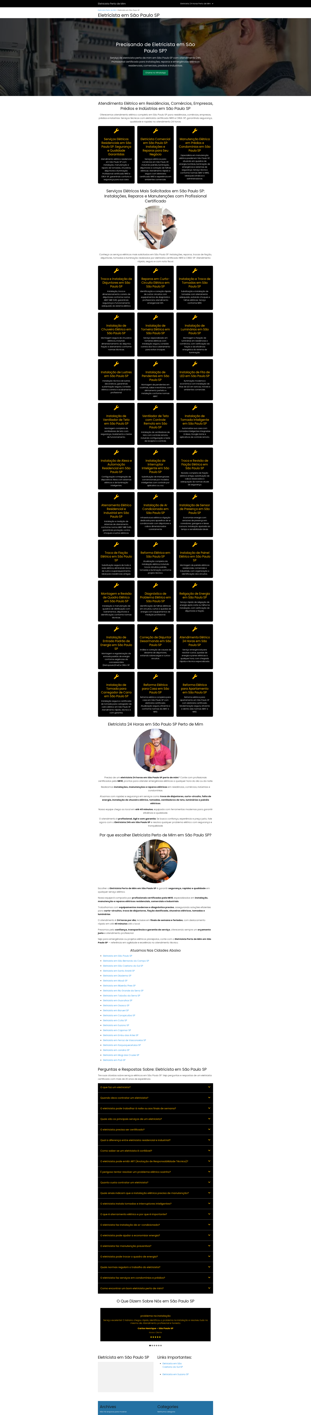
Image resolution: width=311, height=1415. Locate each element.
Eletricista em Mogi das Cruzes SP (121, 1055)
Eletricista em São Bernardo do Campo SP (126, 960)
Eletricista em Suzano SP (116, 1025)
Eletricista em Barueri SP (116, 1010)
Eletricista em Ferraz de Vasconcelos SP (124, 1040)
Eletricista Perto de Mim (112, 3)
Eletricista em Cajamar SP (117, 1030)
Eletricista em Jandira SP (116, 1050)
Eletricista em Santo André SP (119, 970)
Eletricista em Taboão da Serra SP (121, 995)
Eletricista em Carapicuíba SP (119, 1015)
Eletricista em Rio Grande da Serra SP (123, 990)
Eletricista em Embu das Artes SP (120, 1035)
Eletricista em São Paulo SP (117, 955)
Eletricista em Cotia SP (115, 1020)
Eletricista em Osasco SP (116, 1005)
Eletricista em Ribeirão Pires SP (119, 985)
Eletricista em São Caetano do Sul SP (123, 965)
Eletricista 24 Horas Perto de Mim (195, 3)
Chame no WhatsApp (155, 72)
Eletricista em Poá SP (114, 1060)
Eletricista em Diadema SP (117, 975)
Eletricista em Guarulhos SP (117, 1000)
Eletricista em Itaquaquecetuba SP (122, 1045)
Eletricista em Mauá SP (115, 980)
